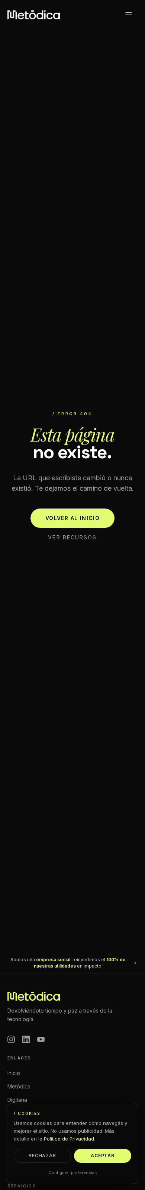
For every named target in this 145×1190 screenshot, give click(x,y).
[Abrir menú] (129, 15)
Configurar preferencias (72, 1172)
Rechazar (43, 1155)
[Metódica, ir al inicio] (33, 14)
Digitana (17, 1100)
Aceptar (103, 1155)
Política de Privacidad (69, 1139)
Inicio (13, 1073)
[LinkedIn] (26, 1039)
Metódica (18, 1086)
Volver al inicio (72, 518)
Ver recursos (72, 537)
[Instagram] (11, 1039)
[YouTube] (41, 1039)
